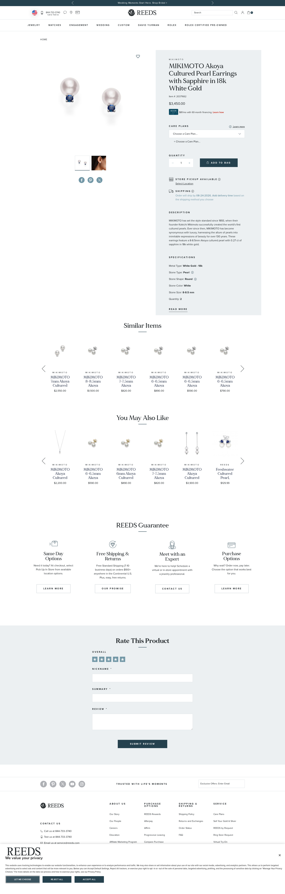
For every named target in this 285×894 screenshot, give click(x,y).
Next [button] (212, 3)
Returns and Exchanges (191, 821)
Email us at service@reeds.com (61, 843)
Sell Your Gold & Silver (224, 821)
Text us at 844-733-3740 (58, 837)
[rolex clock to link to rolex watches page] (249, 25)
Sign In (242, 12)
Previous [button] (73, 3)
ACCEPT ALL (89, 879)
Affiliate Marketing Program (123, 842)
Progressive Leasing (154, 835)
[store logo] (142, 12)
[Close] (279, 855)
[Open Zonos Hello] (34, 13)
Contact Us (50, 823)
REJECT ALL (57, 879)
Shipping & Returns (188, 805)
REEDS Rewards (152, 814)
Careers (114, 828)
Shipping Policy (186, 814)
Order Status (185, 828)
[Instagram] (82, 784)
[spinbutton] (181, 163)
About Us (118, 804)
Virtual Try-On (220, 842)
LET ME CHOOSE (22, 879)
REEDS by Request (223, 828)
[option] (142, 3)
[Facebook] (43, 784)
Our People (115, 821)
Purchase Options (152, 805)
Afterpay (148, 821)
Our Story (114, 814)
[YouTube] (72, 784)
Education (115, 835)
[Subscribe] (241, 784)
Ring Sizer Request (223, 835)
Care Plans (207, 126)
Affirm (147, 828)
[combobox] (212, 12)
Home (43, 39)
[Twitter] (62, 784)
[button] (98, 163)
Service (220, 804)
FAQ (181, 835)
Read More (178, 309)
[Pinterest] (53, 784)
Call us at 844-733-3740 (58, 831)
